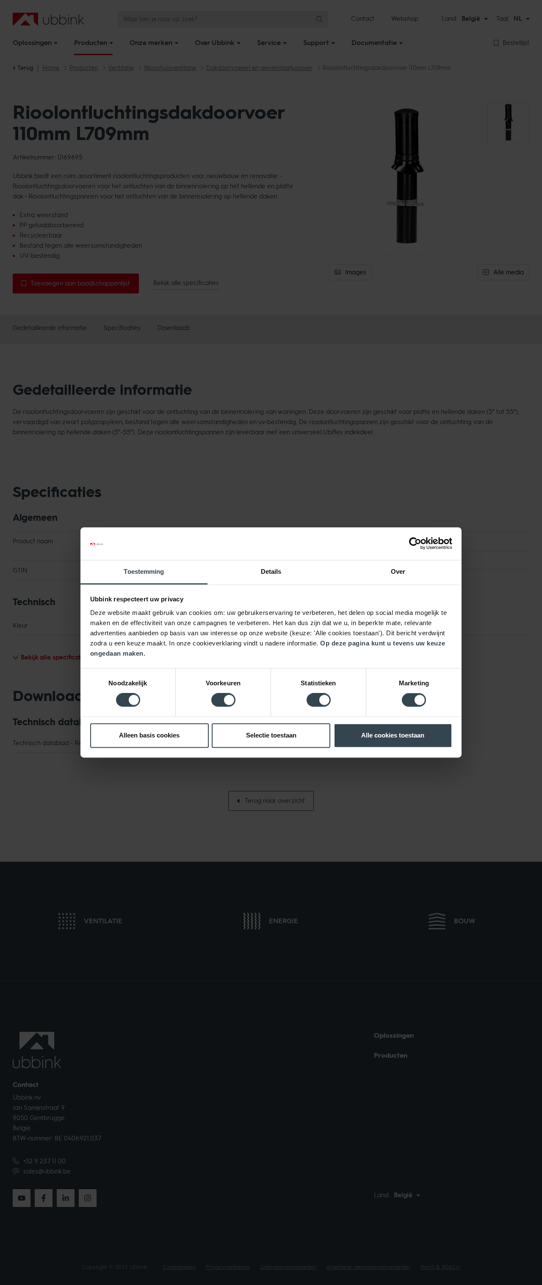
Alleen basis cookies (149, 735)
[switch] (223, 700)
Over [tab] (398, 571)
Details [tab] (271, 571)
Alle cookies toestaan (392, 735)
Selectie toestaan (271, 735)
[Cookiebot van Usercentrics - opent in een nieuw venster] (415, 543)
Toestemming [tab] (144, 571)
